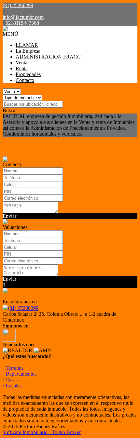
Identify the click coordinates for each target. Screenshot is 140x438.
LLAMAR (27, 45)
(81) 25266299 (23, 308)
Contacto (25, 80)
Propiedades (28, 74)
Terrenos (14, 368)
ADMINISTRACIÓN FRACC (48, 57)
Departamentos (21, 374)
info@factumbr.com (23, 17)
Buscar (10, 110)
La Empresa (28, 51)
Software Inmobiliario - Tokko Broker (42, 432)
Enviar (9, 216)
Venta (21, 62)
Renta (22, 68)
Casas (12, 379)
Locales (13, 385)
